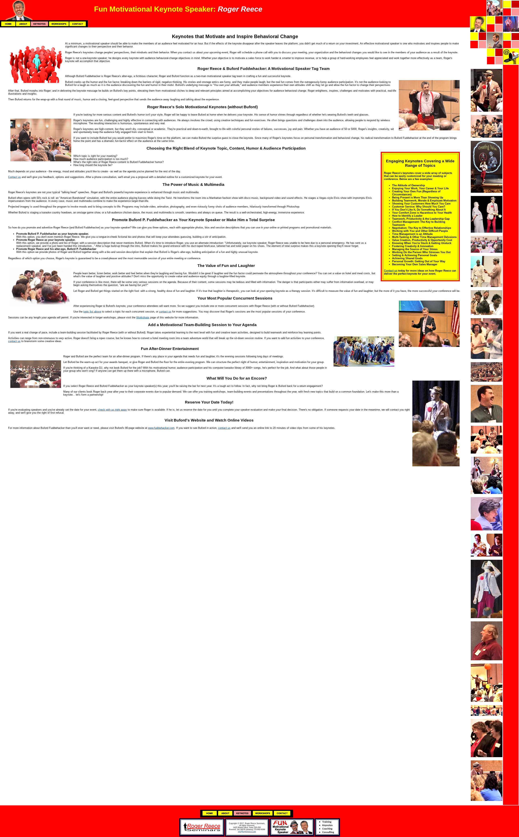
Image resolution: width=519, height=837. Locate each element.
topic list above (92, 311)
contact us (165, 311)
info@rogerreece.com (247, 832)
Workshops (142, 317)
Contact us (390, 270)
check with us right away (112, 409)
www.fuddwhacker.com (161, 427)
